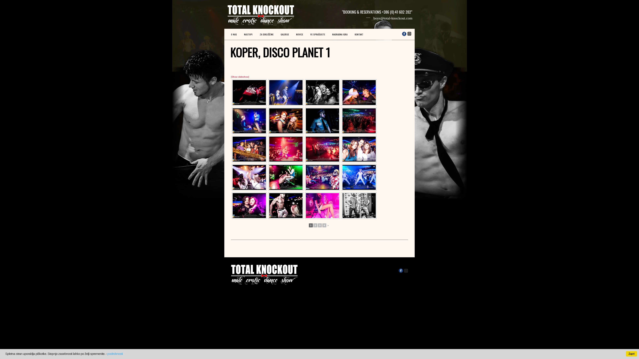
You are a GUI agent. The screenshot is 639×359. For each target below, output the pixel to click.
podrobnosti (115, 354)
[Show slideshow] (240, 76)
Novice (299, 34)
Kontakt (359, 34)
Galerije (285, 34)
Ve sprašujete (317, 34)
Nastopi (248, 34)
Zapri (631, 353)
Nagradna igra (340, 34)
